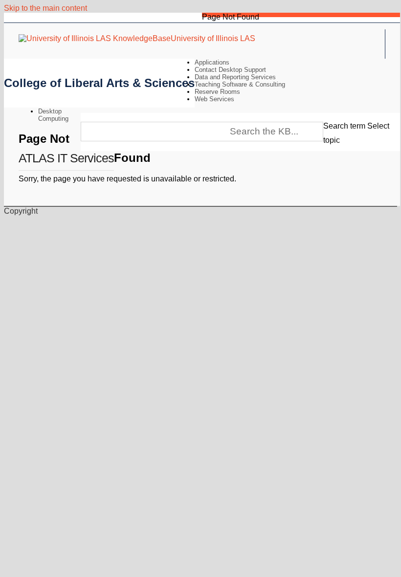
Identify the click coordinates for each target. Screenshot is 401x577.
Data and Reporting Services (235, 77)
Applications (212, 62)
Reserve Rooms (217, 91)
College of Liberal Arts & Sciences (99, 82)
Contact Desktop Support (230, 69)
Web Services (214, 99)
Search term (344, 126)
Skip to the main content (45, 8)
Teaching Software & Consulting (240, 84)
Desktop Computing (53, 115)
